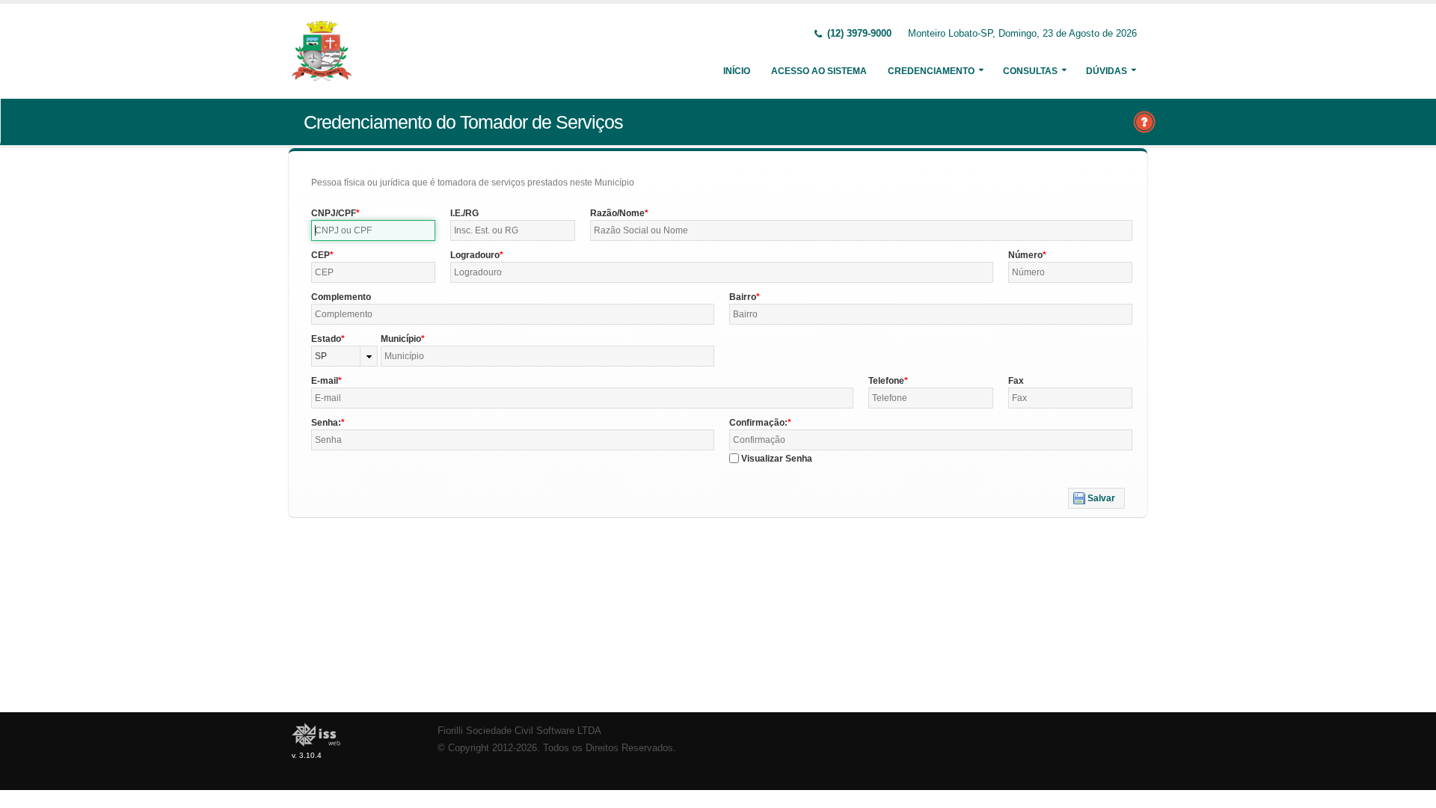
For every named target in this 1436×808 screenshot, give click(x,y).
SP (321, 356)
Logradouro (475, 255)
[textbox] (373, 230)
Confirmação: (758, 422)
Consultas (1030, 71)
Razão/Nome (617, 213)
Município (401, 339)
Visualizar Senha (776, 458)
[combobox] (344, 356)
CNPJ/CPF (333, 213)
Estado (326, 339)
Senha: (326, 422)
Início (736, 71)
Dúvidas (1106, 71)
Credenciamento (931, 71)
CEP (320, 255)
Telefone (886, 381)
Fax (1016, 381)
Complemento (341, 297)
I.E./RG (464, 213)
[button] (1096, 498)
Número (1025, 255)
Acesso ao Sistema (819, 71)
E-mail (324, 381)
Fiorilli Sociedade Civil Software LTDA (519, 731)
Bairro (742, 297)
